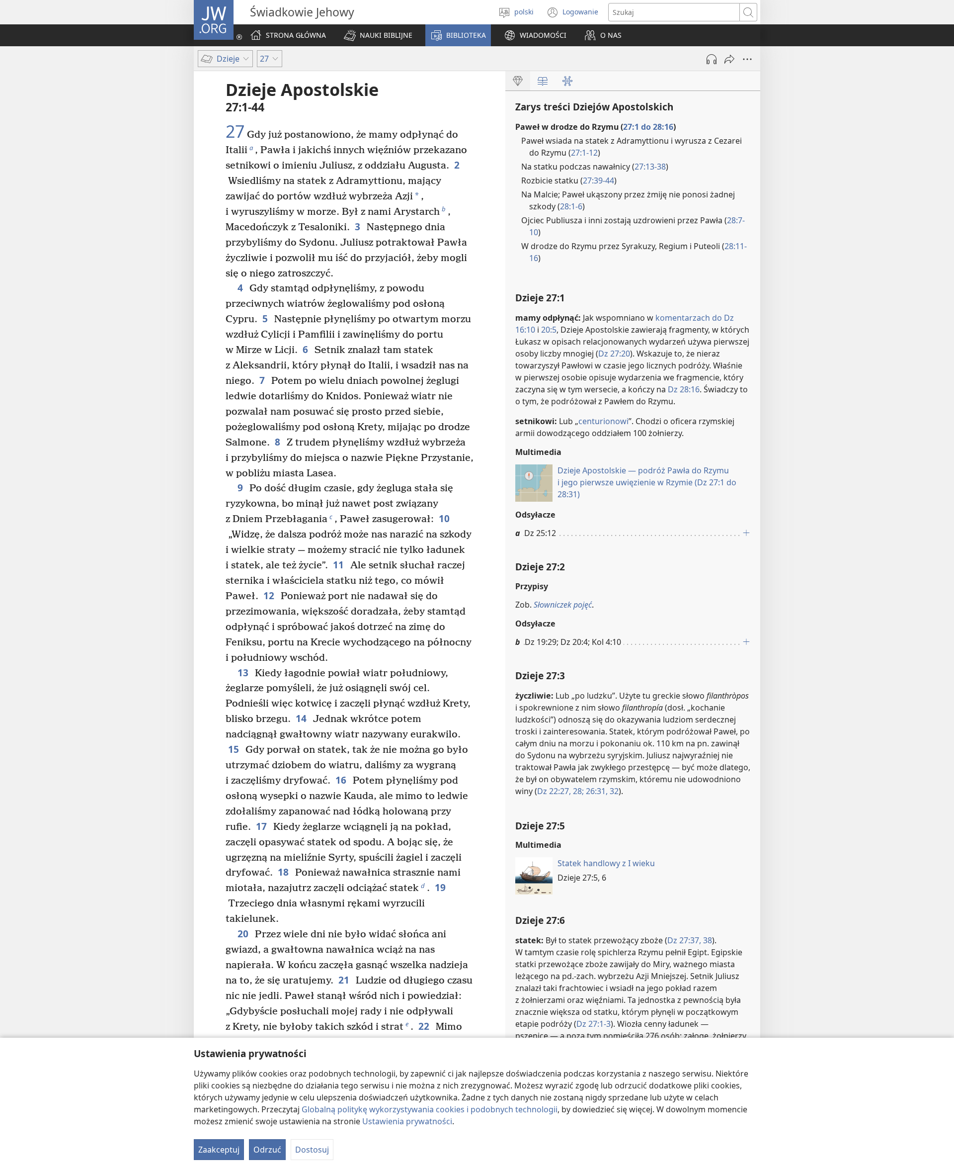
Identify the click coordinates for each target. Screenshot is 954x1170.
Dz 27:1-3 (593, 1023)
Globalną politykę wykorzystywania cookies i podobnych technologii (429, 1109)
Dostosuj (312, 1149)
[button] (378, 35)
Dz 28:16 (684, 389)
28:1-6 (571, 206)
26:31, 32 (601, 791)
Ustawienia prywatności (407, 1121)
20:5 (548, 329)
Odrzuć (267, 1149)
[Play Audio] (711, 59)
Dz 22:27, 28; (560, 791)
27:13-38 (650, 166)
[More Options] (747, 59)
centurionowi (603, 421)
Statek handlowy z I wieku (606, 863)
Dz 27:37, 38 (689, 940)
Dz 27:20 (614, 353)
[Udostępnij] (729, 59)
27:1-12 (584, 152)
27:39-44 (598, 180)
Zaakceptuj (218, 1149)
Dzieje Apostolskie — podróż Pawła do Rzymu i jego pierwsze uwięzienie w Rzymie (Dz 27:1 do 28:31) (646, 482)
